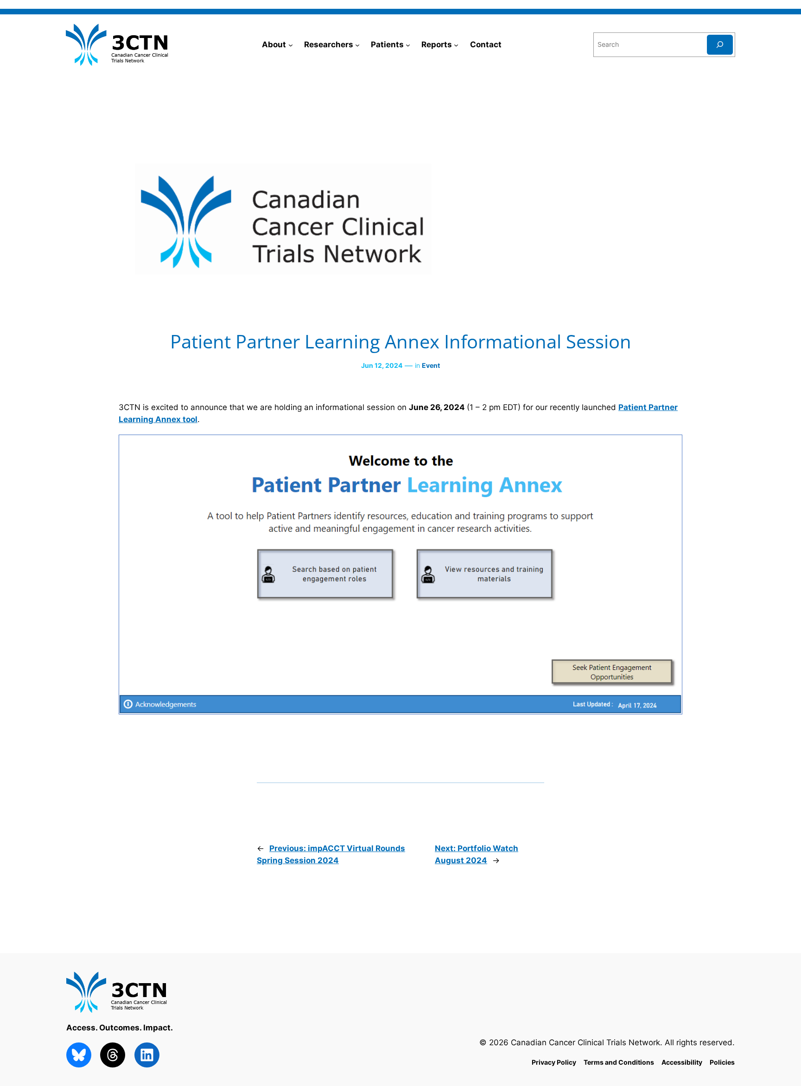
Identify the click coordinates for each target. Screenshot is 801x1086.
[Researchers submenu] (357, 44)
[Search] (720, 45)
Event (431, 365)
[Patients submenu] (408, 44)
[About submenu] (290, 44)
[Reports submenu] (456, 44)
